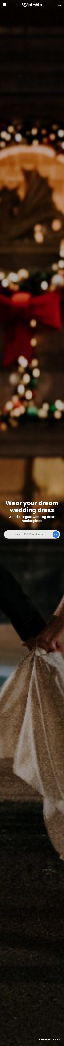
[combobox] (32, 534)
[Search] (59, 4)
